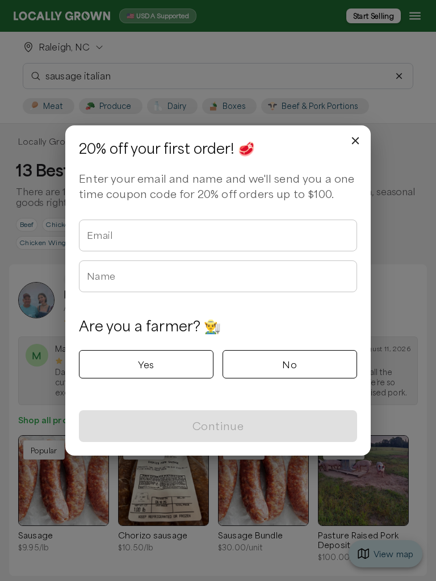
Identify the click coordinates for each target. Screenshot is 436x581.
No (289, 364)
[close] (355, 140)
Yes (146, 364)
